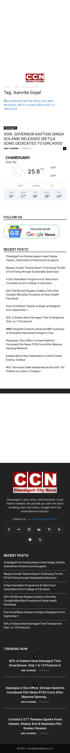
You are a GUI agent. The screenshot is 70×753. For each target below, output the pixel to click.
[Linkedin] (39, 529)
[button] (6, 78)
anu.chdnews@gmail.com (42, 519)
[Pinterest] (49, 529)
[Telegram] (30, 540)
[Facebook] (9, 529)
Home (7, 86)
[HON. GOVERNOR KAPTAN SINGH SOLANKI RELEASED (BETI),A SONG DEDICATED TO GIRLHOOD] (35, 114)
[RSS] (59, 529)
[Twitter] (40, 540)
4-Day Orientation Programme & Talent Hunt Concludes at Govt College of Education (32, 281)
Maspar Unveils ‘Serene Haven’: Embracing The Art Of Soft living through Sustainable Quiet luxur (35, 269)
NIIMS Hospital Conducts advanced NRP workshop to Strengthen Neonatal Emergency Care (35, 331)
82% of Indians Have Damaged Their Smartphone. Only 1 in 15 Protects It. (35, 319)
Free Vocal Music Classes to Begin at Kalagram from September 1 (33, 308)
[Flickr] (19, 529)
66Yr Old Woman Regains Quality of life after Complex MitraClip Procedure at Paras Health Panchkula (32, 294)
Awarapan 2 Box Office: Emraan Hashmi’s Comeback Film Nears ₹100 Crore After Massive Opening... (35, 692)
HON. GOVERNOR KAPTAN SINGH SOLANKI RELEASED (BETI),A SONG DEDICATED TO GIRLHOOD (34, 139)
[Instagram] (29, 529)
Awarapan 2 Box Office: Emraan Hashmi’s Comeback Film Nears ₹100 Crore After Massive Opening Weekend (34, 344)
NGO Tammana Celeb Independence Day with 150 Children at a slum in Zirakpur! (35, 369)
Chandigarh (10, 128)
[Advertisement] (35, 36)
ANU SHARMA (11, 148)
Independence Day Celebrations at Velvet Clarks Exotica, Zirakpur (34, 357)
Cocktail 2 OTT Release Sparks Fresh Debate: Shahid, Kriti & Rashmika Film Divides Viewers (35, 723)
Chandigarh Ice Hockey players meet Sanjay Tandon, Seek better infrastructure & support (32, 258)
